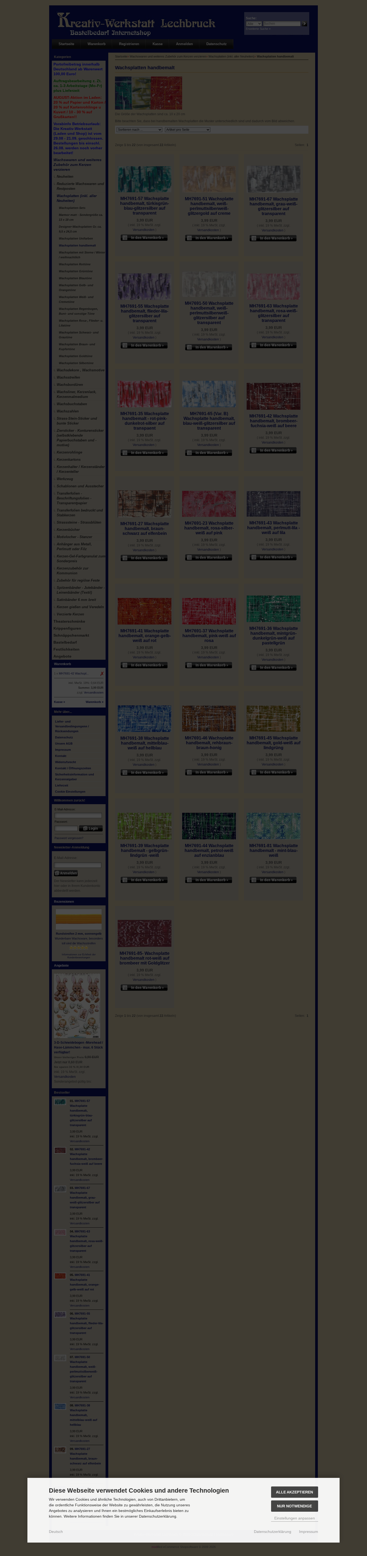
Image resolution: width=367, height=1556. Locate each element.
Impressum (308, 1531)
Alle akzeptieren (294, 1492)
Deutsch (56, 1531)
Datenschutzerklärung (272, 1531)
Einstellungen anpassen (294, 1518)
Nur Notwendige (294, 1506)
